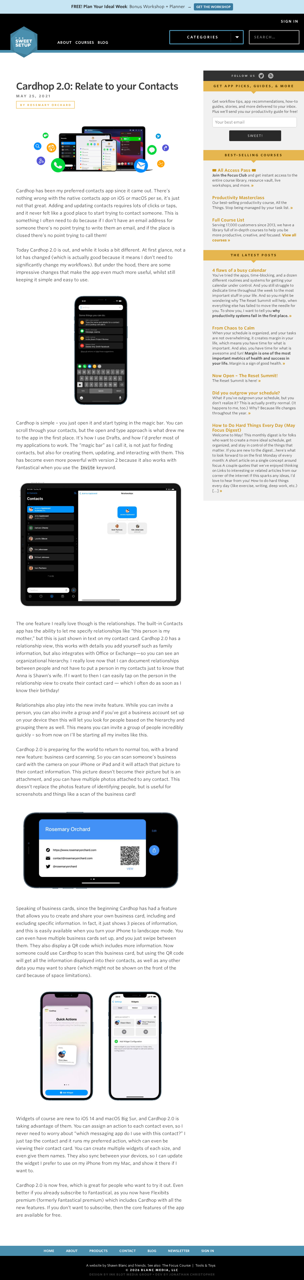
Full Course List (228, 220)
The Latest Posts (254, 255)
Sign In (289, 21)
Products (98, 1251)
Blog (152, 1251)
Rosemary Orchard (49, 105)
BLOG (103, 42)
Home (49, 1251)
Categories (202, 37)
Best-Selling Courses (254, 155)
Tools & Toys (205, 1265)
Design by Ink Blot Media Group (120, 1274)
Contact (127, 1251)
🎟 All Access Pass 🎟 (234, 170)
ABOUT (64, 42)
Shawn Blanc (117, 1265)
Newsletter (178, 1251)
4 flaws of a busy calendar (239, 270)
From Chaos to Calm (233, 328)
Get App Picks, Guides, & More (253, 86)
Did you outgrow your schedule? (246, 393)
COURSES (84, 42)
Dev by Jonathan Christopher (185, 1274)
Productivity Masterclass (238, 197)
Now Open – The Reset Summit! (245, 375)
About (71, 1251)
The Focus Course (176, 1265)
